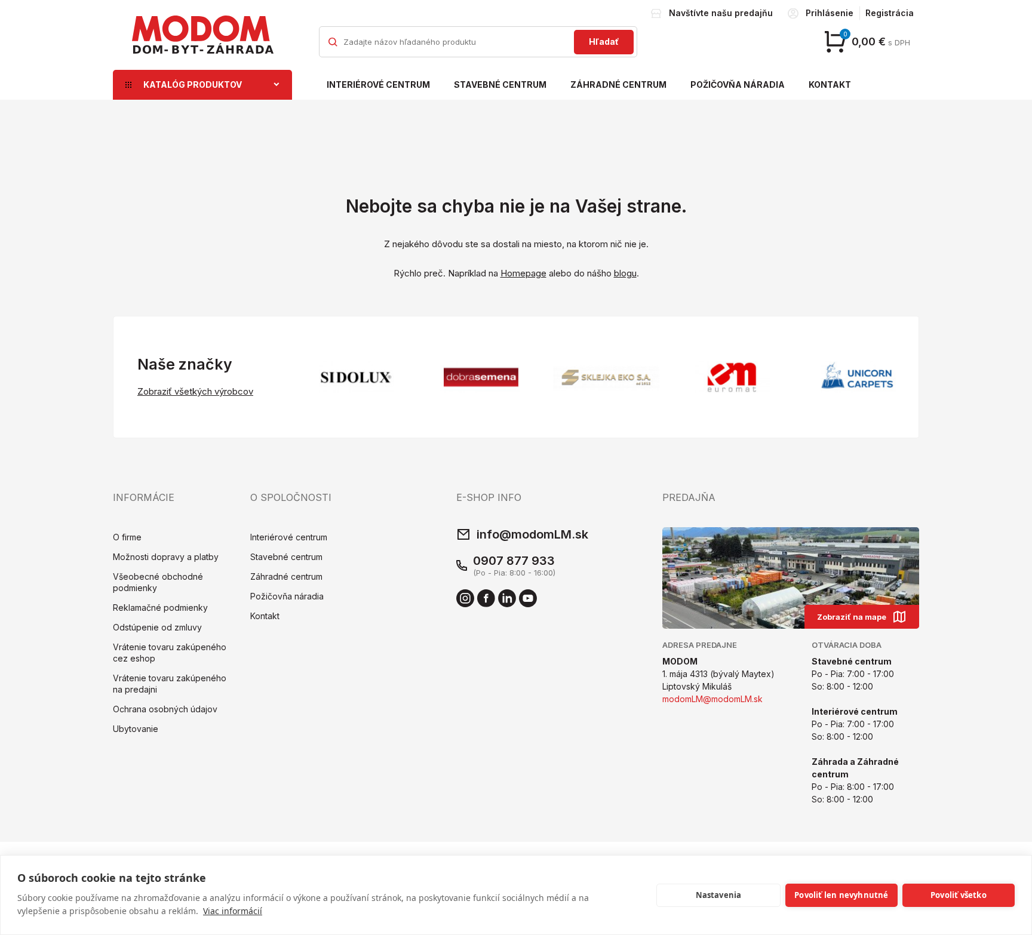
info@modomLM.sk (532, 534)
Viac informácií (232, 910)
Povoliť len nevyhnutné (841, 895)
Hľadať (604, 41)
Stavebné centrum (500, 84)
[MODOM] (202, 34)
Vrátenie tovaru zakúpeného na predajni (169, 683)
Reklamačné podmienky (160, 607)
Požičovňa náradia (737, 84)
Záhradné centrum (618, 84)
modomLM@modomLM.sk (712, 699)
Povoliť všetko (958, 895)
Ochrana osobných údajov (165, 709)
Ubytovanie (135, 729)
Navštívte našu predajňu (721, 13)
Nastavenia (719, 895)
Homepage (523, 273)
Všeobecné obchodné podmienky (158, 582)
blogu (625, 273)
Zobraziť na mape (851, 617)
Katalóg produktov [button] (192, 84)
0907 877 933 (514, 560)
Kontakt (830, 84)
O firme (127, 537)
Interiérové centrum (378, 84)
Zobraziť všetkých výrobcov (195, 391)
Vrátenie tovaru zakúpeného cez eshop (169, 652)
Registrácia (889, 13)
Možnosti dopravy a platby (166, 557)
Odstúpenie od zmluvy (157, 627)
